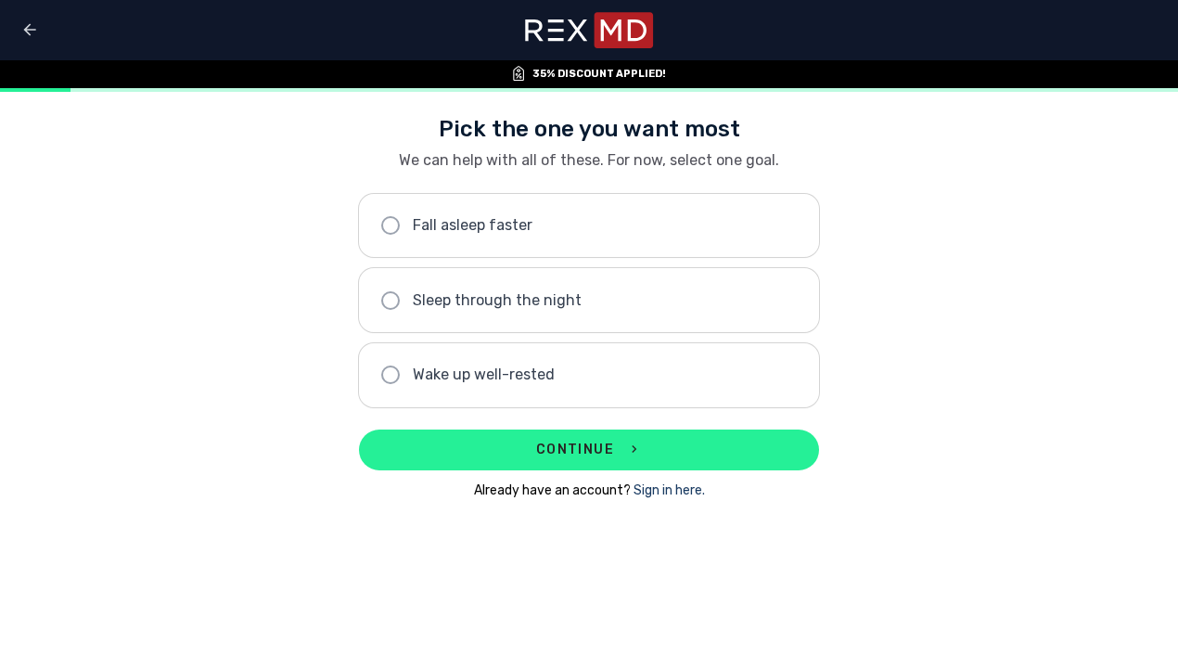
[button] (589, 226)
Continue (575, 449)
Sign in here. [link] (669, 490)
